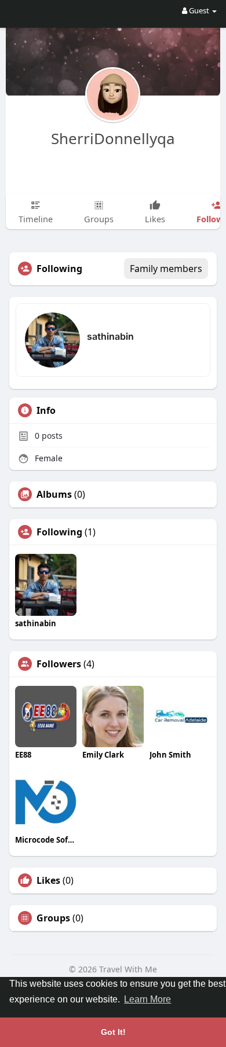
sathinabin (110, 336)
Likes (48, 880)
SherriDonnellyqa (113, 138)
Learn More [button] (147, 999)
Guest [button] (199, 10)
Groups (53, 918)
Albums (54, 494)
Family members (166, 268)
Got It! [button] (113, 1032)
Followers (59, 663)
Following (59, 532)
